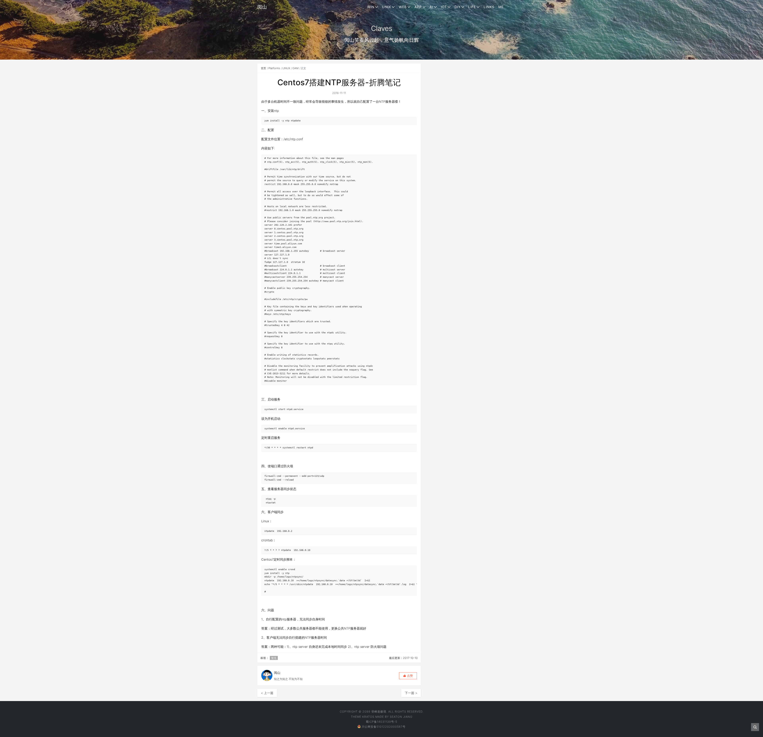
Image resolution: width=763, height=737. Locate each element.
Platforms (274, 68)
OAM (295, 68)
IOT (444, 7)
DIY (458, 7)
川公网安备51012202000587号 (384, 726)
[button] (408, 675)
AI (431, 7)
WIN (370, 7)
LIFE (472, 7)
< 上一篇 (267, 693)
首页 (263, 68)
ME (501, 7)
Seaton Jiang (401, 716)
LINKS (489, 7)
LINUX (286, 68)
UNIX (386, 7)
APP (418, 7)
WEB (403, 7)
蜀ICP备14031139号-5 (381, 721)
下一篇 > (411, 693)
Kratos (368, 716)
